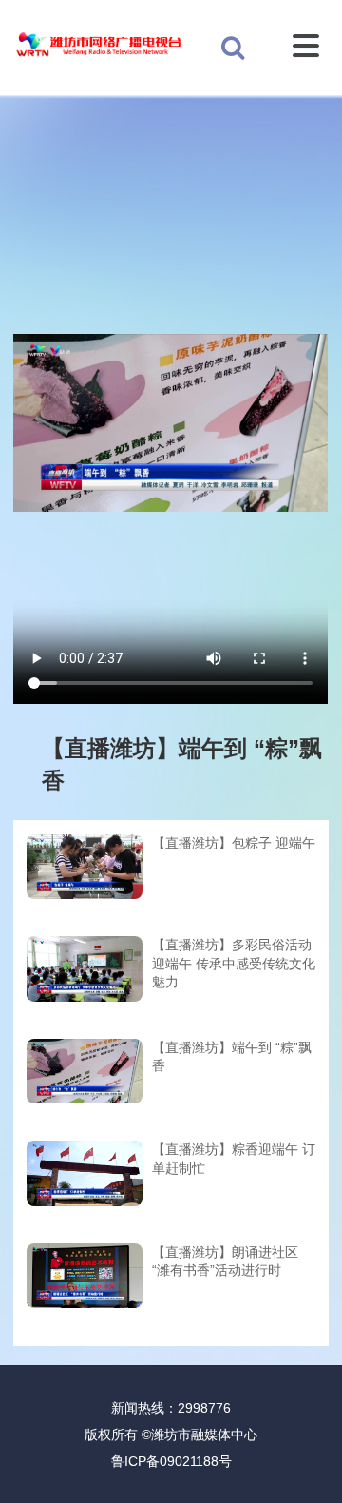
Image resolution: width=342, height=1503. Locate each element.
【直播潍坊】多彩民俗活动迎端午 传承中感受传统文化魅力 (233, 963)
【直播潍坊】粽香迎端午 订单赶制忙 (233, 1159)
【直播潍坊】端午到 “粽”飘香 (232, 1057)
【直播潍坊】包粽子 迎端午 (233, 842)
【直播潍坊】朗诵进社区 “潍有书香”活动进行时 (225, 1261)
